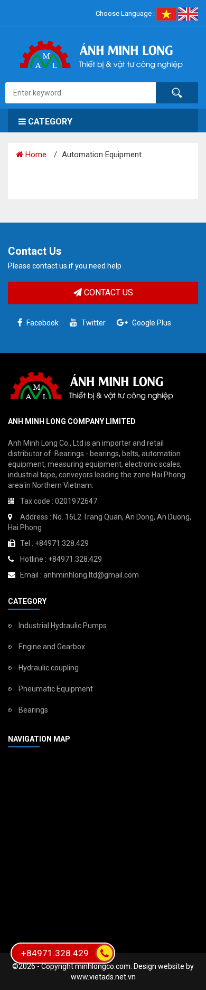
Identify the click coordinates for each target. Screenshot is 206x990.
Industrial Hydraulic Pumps (62, 625)
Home (34, 154)
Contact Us (107, 292)
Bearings (33, 710)
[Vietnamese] (167, 13)
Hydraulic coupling (48, 668)
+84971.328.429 (55, 953)
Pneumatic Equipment (55, 689)
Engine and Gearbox (51, 646)
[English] (188, 13)
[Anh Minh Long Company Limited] (103, 53)
